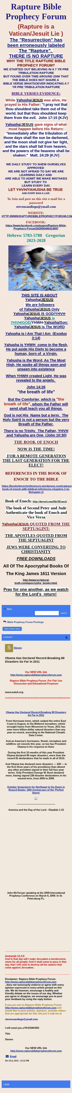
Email (13, 1056)
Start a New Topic (12, 629)
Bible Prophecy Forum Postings (25, 622)
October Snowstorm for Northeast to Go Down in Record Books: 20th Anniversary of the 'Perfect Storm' (36, 790)
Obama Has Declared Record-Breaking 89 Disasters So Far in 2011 (36, 714)
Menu (9, 609)
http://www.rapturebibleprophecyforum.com (36, 674)
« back (6, 1084)
